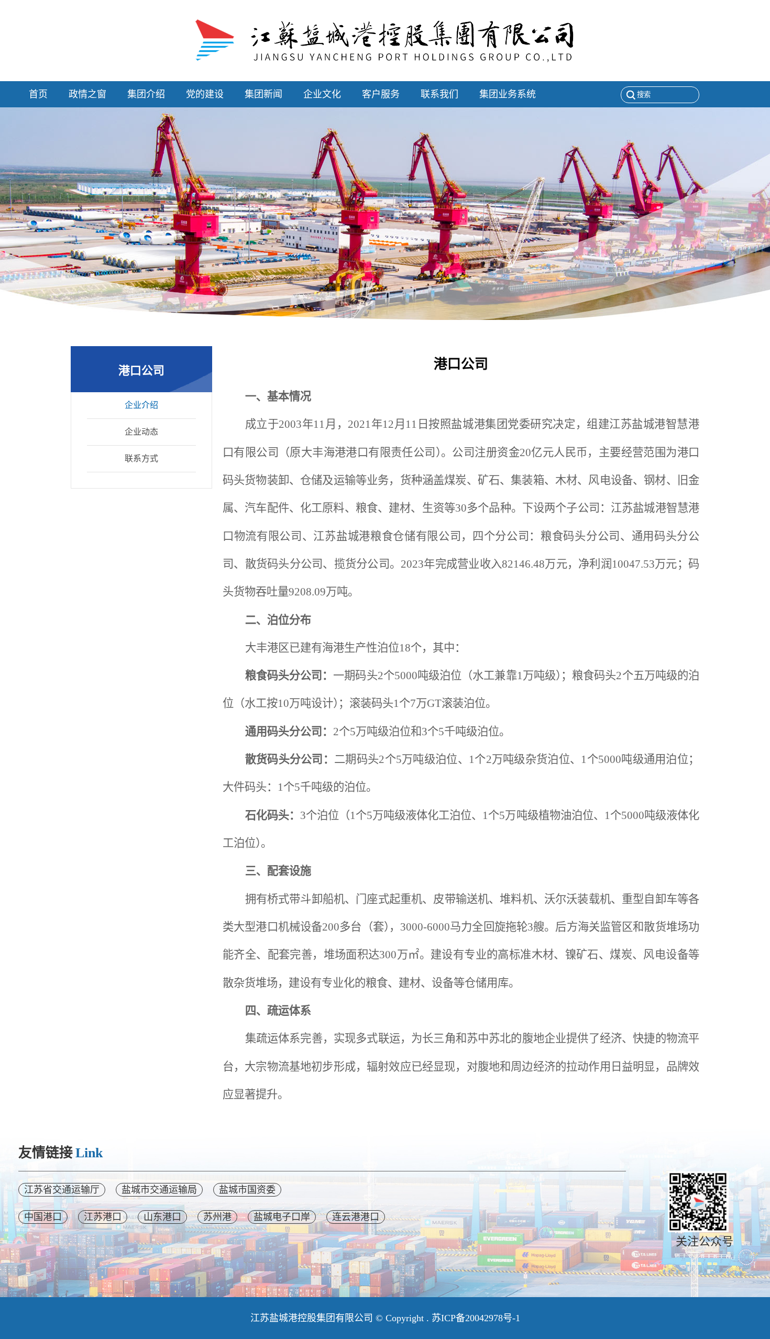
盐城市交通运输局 (159, 1190)
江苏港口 (103, 1217)
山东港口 (162, 1217)
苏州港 (217, 1217)
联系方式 (141, 458)
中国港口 (43, 1217)
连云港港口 (355, 1217)
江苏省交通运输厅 (62, 1190)
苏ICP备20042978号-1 (476, 1318)
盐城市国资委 (247, 1190)
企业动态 (141, 431)
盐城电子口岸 (282, 1217)
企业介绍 (141, 405)
